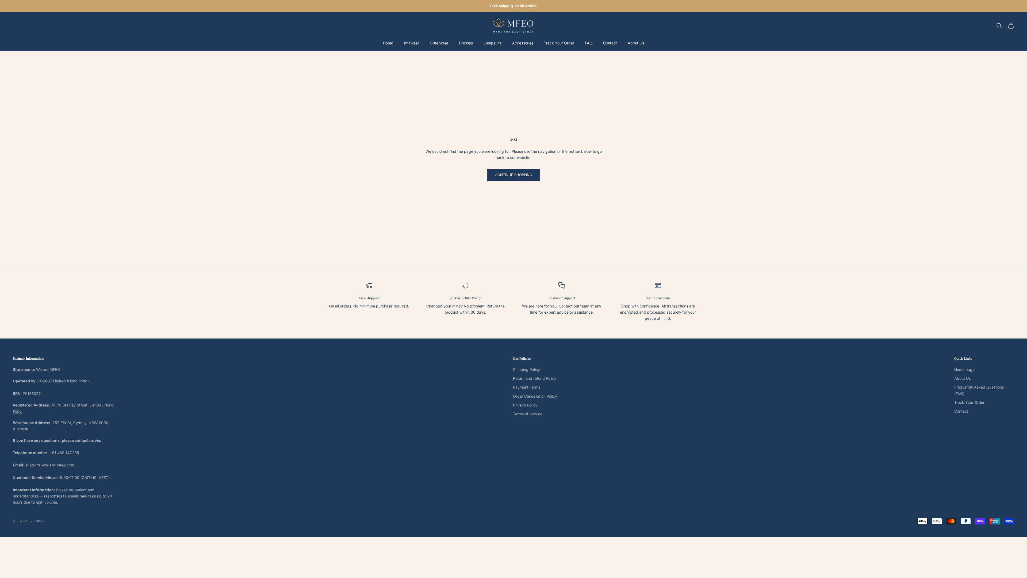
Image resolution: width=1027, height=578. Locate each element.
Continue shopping (513, 175)
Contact (610, 43)
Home (388, 43)
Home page (964, 369)
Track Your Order (559, 43)
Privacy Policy (525, 405)
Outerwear (439, 43)
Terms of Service (527, 414)
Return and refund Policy (534, 378)
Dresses (466, 43)
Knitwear (411, 43)
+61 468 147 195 (64, 452)
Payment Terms (526, 387)
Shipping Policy (526, 369)
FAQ (588, 43)
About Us (636, 43)
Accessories (522, 43)
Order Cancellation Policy (535, 396)
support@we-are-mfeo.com (49, 465)
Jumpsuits (492, 43)
